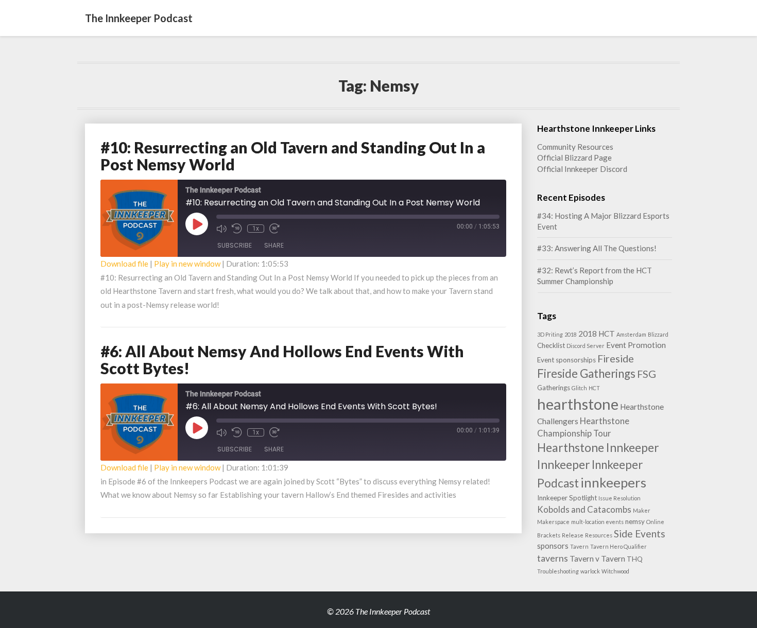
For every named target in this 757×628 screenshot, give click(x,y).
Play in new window (187, 263)
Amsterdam (631, 334)
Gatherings (553, 387)
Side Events (639, 533)
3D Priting (550, 334)
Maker (641, 510)
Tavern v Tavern (597, 558)
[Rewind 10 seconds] (237, 228)
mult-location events (597, 521)
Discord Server (585, 345)
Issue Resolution (619, 498)
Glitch (579, 388)
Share (274, 245)
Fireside (615, 358)
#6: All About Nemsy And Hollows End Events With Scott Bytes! (282, 359)
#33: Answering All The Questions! (597, 248)
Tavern (579, 546)
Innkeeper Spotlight (567, 498)
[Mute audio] (221, 228)
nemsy (635, 521)
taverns (552, 558)
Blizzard (658, 334)
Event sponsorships (566, 360)
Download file (124, 263)
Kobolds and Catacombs (584, 509)
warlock (590, 571)
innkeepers (613, 482)
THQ (635, 559)
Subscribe (234, 245)
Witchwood (615, 571)
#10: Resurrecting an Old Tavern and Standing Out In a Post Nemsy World (292, 155)
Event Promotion (636, 345)
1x (255, 228)
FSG (646, 374)
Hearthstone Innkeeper (598, 447)
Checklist (551, 345)
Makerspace (553, 521)
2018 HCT (596, 333)
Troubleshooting (558, 571)
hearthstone (577, 404)
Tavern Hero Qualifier (618, 546)
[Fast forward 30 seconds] (274, 228)
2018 (570, 334)
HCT (594, 388)
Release (572, 535)
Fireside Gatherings (586, 373)
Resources (598, 535)
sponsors (553, 545)
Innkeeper (563, 464)
